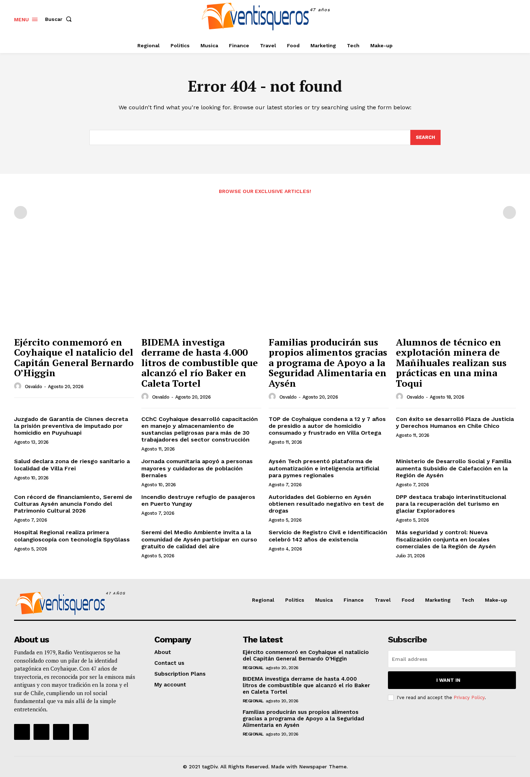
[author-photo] (18, 386)
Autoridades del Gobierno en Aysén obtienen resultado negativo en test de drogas (326, 503)
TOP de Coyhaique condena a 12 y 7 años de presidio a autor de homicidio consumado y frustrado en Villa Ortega (327, 426)
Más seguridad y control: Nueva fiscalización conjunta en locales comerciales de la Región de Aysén (446, 539)
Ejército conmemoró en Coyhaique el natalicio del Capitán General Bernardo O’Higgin (74, 357)
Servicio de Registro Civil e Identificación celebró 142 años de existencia (328, 536)
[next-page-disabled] (509, 212)
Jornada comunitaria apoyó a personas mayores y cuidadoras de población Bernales (197, 468)
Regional (253, 667)
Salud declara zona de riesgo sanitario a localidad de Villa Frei (72, 464)
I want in (448, 680)
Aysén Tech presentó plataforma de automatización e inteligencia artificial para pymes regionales (324, 468)
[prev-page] (20, 212)
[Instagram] (493, 19)
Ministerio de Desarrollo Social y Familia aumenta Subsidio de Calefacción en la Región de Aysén (453, 468)
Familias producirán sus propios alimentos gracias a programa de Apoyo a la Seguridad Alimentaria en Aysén (328, 362)
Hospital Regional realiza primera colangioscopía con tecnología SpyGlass (72, 536)
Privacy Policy (469, 697)
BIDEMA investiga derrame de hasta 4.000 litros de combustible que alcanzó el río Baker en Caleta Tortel (199, 362)
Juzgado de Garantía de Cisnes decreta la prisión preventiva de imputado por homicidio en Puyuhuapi (71, 426)
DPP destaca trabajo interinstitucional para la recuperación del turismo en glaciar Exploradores (451, 503)
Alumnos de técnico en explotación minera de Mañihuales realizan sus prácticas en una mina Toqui (451, 362)
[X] (509, 19)
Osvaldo (33, 386)
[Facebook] (477, 19)
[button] (60, 19)
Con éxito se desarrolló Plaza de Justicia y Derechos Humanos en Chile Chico (455, 422)
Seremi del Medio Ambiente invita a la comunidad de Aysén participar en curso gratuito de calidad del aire (199, 539)
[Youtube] (81, 732)
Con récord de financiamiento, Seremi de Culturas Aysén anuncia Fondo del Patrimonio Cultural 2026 (73, 503)
